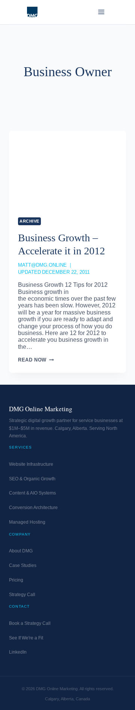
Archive (29, 221)
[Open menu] (101, 12)
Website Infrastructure (31, 464)
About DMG (21, 551)
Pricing (16, 580)
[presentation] (67, 169)
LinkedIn (18, 652)
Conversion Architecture (33, 507)
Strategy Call (22, 594)
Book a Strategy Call (30, 623)
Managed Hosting (27, 522)
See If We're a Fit (26, 638)
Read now (36, 360)
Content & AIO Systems (32, 493)
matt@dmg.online (42, 265)
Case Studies (22, 565)
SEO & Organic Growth (32, 478)
